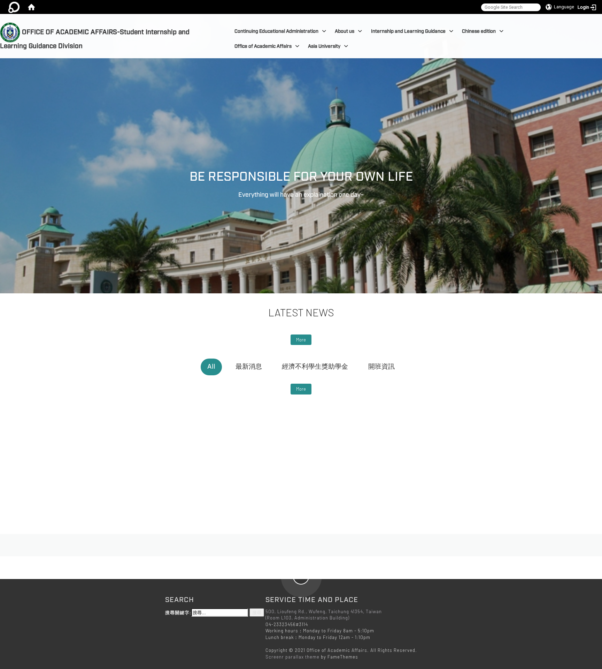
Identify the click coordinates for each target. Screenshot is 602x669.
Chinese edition (479, 31)
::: (214, 17)
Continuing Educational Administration (276, 31)
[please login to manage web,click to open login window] (14, 7)
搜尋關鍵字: (178, 612)
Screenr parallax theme (292, 657)
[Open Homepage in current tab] (31, 7)
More (301, 340)
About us (344, 31)
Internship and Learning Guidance (408, 31)
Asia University (324, 46)
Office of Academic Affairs (263, 46)
